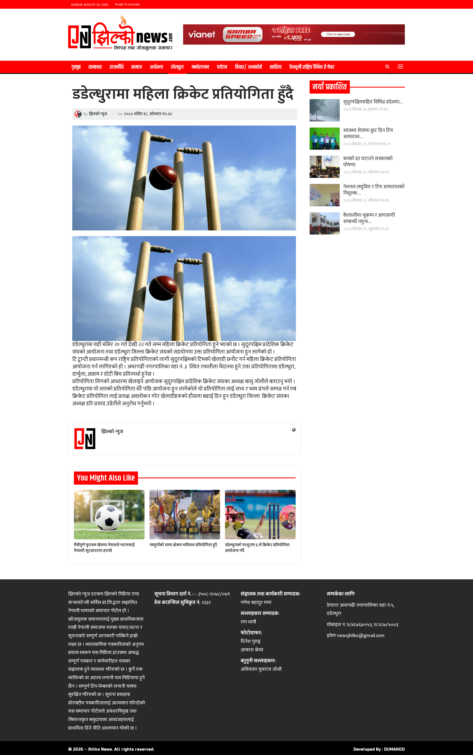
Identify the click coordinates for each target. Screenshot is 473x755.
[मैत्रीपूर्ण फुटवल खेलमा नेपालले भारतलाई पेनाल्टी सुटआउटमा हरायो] (109, 514)
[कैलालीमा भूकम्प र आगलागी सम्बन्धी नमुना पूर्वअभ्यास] (325, 223)
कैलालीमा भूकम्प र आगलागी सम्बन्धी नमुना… (369, 218)
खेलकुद (177, 67)
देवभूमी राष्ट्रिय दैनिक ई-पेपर (311, 67)
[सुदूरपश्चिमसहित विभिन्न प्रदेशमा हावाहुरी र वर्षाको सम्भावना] (325, 110)
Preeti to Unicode (127, 4)
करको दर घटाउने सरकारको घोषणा (368, 162)
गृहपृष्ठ (76, 67)
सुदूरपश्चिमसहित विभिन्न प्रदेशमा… (373, 102)
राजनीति (116, 67)
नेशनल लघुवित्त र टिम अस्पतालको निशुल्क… (374, 190)
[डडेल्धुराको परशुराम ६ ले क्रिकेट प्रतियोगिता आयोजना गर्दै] (260, 514)
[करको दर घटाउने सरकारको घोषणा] (325, 167)
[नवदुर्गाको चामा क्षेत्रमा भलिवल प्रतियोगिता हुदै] (184, 514)
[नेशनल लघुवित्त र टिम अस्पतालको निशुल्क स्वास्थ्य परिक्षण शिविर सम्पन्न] (325, 195)
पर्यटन (222, 67)
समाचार (95, 67)
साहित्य (275, 67)
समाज (136, 67)
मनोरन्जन (200, 67)
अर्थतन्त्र (156, 67)
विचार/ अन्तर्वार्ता (248, 67)
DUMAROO (394, 749)
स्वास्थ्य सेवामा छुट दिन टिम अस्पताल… (368, 133)
